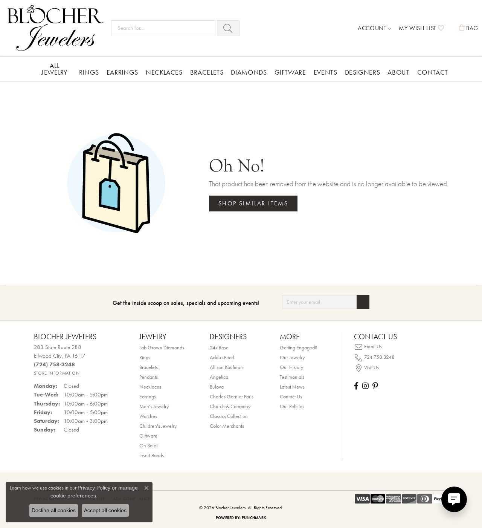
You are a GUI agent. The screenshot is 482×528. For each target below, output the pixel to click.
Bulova (217, 386)
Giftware (290, 72)
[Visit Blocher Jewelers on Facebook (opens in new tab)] (356, 385)
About (398, 72)
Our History (291, 367)
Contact (432, 72)
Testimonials (292, 376)
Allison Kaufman (226, 367)
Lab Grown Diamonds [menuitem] (161, 347)
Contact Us (291, 396)
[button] (374, 28)
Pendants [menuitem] (148, 376)
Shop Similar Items (253, 203)
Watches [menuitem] (148, 416)
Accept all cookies (105, 510)
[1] (363, 302)
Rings (89, 72)
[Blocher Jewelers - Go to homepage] (57, 28)
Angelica (219, 376)
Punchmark (254, 517)
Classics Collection (229, 416)
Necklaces (164, 72)
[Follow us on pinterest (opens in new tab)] (375, 385)
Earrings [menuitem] (147, 396)
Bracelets (207, 72)
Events (325, 72)
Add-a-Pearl (222, 357)
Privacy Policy (94, 488)
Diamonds (249, 72)
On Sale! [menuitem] (148, 445)
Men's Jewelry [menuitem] (154, 406)
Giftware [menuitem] (148, 435)
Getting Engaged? (298, 347)
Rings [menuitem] (144, 357)
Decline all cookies (54, 510)
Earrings (122, 72)
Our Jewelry (292, 357)
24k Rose (219, 347)
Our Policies (292, 406)
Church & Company (230, 406)
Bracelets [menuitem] (148, 367)
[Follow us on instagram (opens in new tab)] (365, 385)
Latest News (292, 386)
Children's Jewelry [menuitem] (158, 425)
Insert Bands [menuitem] (151, 455)
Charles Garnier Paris (231, 396)
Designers (362, 72)
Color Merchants (227, 425)
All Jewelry (54, 69)
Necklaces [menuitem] (150, 386)
